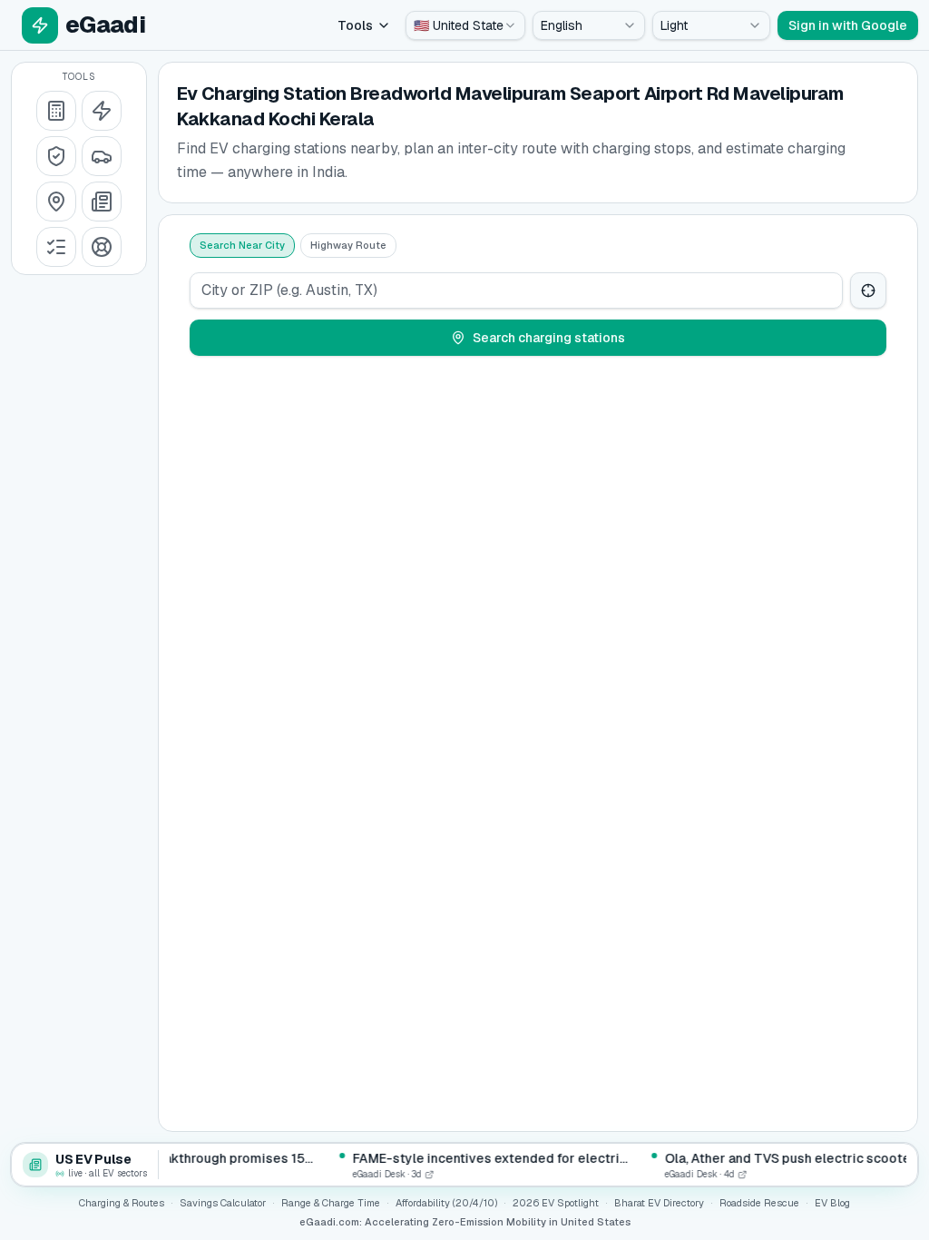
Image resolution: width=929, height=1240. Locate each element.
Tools (355, 25)
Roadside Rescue (759, 1202)
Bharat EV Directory (659, 1202)
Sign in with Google (847, 25)
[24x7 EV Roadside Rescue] (102, 247)
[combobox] (465, 25)
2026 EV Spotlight (556, 1202)
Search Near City (242, 245)
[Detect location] (868, 290)
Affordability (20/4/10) (446, 1202)
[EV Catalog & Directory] (56, 247)
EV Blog (832, 1202)
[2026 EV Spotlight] (102, 156)
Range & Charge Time (330, 1202)
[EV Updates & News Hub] (102, 201)
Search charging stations (549, 338)
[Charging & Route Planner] (56, 201)
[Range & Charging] (102, 111)
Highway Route (348, 245)
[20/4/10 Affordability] (56, 156)
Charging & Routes (121, 1202)
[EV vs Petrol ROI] (56, 111)
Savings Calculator (223, 1202)
